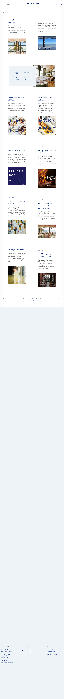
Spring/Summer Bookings (13, 21)
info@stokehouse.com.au (7, 662)
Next (60, 298)
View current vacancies (52, 654)
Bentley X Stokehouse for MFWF (47, 151)
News (9, 15)
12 (40, 298)
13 (30, 300)
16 (33, 300)
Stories (12, 15)
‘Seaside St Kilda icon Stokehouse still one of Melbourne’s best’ (46, 205)
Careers (49, 646)
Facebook (3, 664)
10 (36, 298)
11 (38, 298)
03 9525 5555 (4, 660)
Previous (5, 298)
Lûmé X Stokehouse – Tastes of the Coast (45, 255)
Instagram (9, 664)
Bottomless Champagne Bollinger (16, 202)
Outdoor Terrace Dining (46, 20)
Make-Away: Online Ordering (45, 98)
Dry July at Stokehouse (16, 249)
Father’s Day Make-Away (17, 150)
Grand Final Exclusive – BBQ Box (16, 98)
